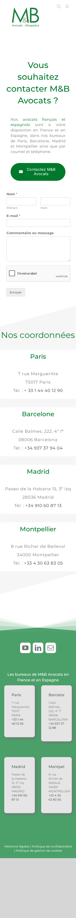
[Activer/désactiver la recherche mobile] (59, 6)
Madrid (38, 471)
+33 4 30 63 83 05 (43, 563)
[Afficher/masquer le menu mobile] (67, 6)
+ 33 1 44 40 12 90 (43, 390)
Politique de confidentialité (52, 846)
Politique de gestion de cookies (39, 851)
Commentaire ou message (30, 233)
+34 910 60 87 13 (43, 505)
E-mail (13, 216)
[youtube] (25, 648)
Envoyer (16, 292)
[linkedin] (38, 648)
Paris (38, 356)
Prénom (12, 207)
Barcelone (38, 414)
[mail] (50, 648)
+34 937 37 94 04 (43, 448)
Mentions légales (16, 846)
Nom (12, 194)
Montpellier (38, 529)
